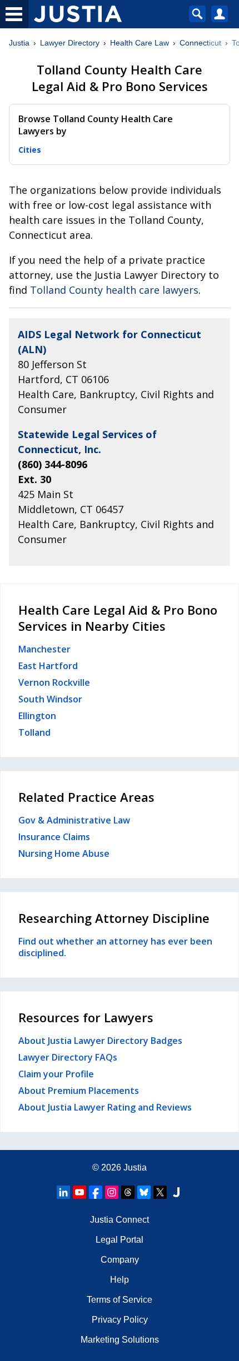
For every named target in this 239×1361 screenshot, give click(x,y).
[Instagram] (111, 1192)
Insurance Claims (54, 837)
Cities (29, 149)
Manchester (44, 649)
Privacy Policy (120, 1319)
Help (119, 1279)
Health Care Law (139, 42)
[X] (160, 1192)
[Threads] (128, 1192)
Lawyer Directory (69, 42)
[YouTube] (79, 1192)
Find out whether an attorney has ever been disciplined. (115, 947)
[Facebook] (95, 1192)
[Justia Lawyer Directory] (176, 1192)
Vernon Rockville (54, 682)
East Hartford (48, 666)
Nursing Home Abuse (63, 853)
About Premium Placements (78, 1090)
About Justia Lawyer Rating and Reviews (105, 1107)
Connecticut (200, 42)
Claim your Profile (56, 1074)
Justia (19, 42)
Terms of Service (119, 1299)
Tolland (34, 732)
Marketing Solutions (120, 1339)
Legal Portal (119, 1239)
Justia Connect (119, 1219)
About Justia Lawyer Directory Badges (100, 1040)
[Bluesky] (144, 1192)
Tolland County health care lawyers (114, 290)
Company (120, 1259)
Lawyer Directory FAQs (67, 1057)
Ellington (37, 716)
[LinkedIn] (63, 1192)
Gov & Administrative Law (74, 820)
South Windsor (50, 699)
